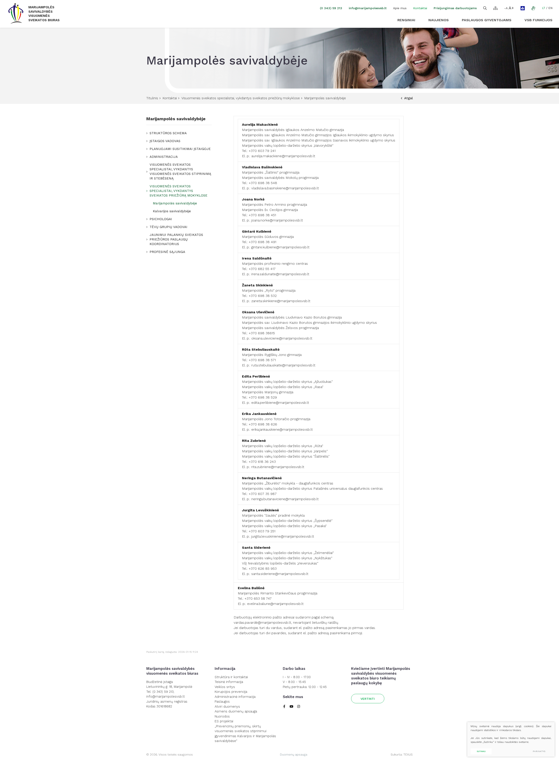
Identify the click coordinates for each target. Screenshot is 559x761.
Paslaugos (222, 702)
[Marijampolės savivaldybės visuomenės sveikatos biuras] (16, 14)
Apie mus (400, 8)
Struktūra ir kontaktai (231, 677)
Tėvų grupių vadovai (168, 227)
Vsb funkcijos (538, 20)
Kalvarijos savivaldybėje (172, 211)
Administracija (164, 157)
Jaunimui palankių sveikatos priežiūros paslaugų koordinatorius (176, 239)
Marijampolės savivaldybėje (175, 203)
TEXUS (408, 754)
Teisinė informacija (229, 682)
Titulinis (152, 98)
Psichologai (161, 219)
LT (543, 8)
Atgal (408, 98)
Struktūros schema (168, 133)
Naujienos (438, 20)
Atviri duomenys (227, 707)
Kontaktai (420, 8)
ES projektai (224, 721)
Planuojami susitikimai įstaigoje (180, 149)
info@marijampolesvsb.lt (367, 8)
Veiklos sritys (225, 687)
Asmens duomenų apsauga (236, 711)
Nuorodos (222, 716)
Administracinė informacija (235, 697)
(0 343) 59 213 (331, 8)
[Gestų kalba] (533, 8)
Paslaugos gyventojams (486, 20)
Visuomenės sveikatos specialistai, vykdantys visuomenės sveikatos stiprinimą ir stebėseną (180, 171)
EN (550, 8)
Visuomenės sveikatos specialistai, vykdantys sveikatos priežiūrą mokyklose (240, 98)
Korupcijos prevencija (231, 692)
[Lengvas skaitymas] (523, 8)
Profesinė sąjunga (167, 252)
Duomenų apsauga (293, 754)
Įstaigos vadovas (165, 141)
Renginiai (406, 20)
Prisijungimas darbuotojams (455, 8)
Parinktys (539, 751)
